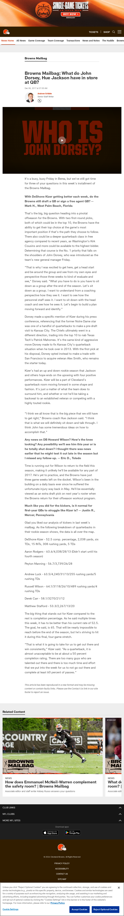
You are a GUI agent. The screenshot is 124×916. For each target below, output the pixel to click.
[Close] (118, 887)
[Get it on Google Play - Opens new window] (72, 834)
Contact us (62, 874)
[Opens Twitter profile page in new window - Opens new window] (39, 101)
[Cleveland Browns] (62, 847)
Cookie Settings (10, 909)
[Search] (113, 32)
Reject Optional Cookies (105, 909)
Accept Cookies (79, 909)
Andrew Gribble (45, 93)
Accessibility (62, 868)
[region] (62, 899)
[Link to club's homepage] (6, 30)
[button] (62, 140)
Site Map (62, 879)
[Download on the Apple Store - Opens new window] (50, 833)
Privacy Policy (62, 863)
